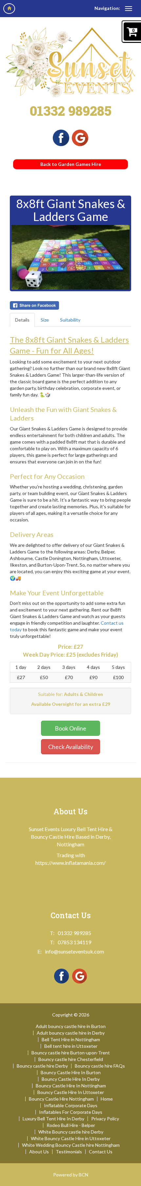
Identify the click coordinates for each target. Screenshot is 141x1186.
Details (22, 320)
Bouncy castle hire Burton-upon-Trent (70, 1052)
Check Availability (70, 746)
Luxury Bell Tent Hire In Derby (53, 1118)
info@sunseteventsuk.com (74, 951)
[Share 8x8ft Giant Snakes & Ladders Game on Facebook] (70, 305)
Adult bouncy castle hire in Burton (71, 1026)
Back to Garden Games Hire (70, 164)
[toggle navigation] (128, 8)
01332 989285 (70, 110)
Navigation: (107, 8)
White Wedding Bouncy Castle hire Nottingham (71, 1145)
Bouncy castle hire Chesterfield (70, 1059)
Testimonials (69, 1151)
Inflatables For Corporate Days (70, 1112)
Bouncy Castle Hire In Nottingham (71, 1085)
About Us (39, 1151)
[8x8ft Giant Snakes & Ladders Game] (70, 257)
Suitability (70, 320)
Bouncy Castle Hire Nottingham (61, 1099)
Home (107, 1099)
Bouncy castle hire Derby (42, 1066)
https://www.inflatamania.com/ (70, 862)
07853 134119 (74, 942)
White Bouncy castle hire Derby (70, 1132)
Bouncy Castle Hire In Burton (71, 1072)
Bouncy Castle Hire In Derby (71, 1079)
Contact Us (100, 1151)
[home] (9, 8)
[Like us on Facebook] (61, 137)
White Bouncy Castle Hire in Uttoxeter (71, 1138)
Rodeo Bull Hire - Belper (71, 1125)
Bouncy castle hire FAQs (100, 1066)
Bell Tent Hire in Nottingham (71, 1039)
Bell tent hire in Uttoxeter (70, 1046)
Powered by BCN (70, 1174)
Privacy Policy (105, 1118)
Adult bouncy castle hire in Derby (71, 1033)
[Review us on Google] (80, 137)
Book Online (70, 728)
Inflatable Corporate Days (70, 1105)
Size (45, 320)
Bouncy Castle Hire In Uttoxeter (70, 1092)
